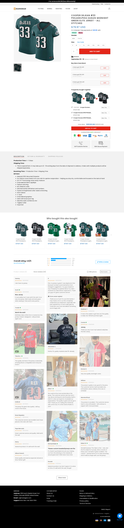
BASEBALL (49, 9)
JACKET (75, 9)
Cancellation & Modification (88, 498)
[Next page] (111, 235)
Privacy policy (84, 501)
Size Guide (80, 42)
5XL (103, 45)
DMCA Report (105, 509)
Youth (80, 38)
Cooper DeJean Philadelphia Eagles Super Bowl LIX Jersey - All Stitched (86, 240)
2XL (89, 45)
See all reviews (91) (19, 263)
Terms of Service (85, 503)
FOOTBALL (41, 9)
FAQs (102, 4)
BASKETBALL (59, 9)
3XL (94, 45)
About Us (50, 493)
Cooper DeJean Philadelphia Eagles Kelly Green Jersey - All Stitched (54, 240)
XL (84, 45)
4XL (99, 45)
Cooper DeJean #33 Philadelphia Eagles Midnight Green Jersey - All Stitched (82, 113)
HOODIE (68, 9)
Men (73, 38)
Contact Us (107, 4)
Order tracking (95, 4)
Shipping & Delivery (85, 496)
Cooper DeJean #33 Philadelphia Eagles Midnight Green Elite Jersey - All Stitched (86, 107)
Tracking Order (52, 501)
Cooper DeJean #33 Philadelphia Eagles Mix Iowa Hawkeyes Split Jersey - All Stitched (70, 240)
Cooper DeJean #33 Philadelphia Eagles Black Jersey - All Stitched (82, 118)
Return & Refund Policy (86, 493)
